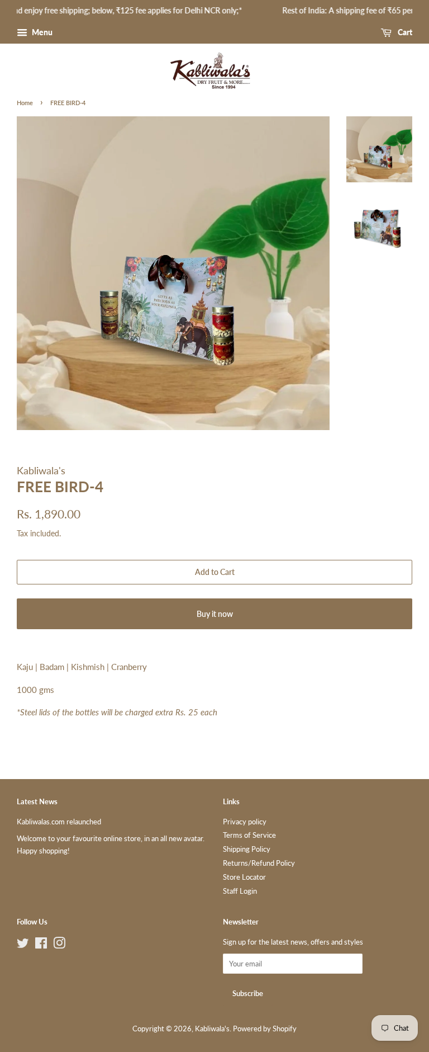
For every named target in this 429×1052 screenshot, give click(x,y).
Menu (41, 32)
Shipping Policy (246, 849)
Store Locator (244, 876)
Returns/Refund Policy (259, 862)
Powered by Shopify (265, 1028)
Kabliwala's (212, 1028)
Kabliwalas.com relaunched (59, 821)
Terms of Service (249, 835)
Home (25, 102)
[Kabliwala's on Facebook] (41, 945)
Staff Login (240, 890)
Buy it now (215, 614)
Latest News (37, 801)
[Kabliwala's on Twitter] (23, 945)
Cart (404, 32)
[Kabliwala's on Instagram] (59, 945)
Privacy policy (244, 821)
